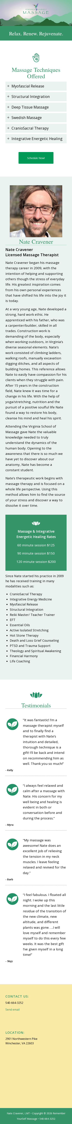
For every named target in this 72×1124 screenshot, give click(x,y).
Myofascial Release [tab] (28, 86)
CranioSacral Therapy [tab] (30, 128)
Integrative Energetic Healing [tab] (37, 138)
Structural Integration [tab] (31, 96)
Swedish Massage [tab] (27, 117)
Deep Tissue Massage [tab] (30, 107)
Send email (12, 1009)
